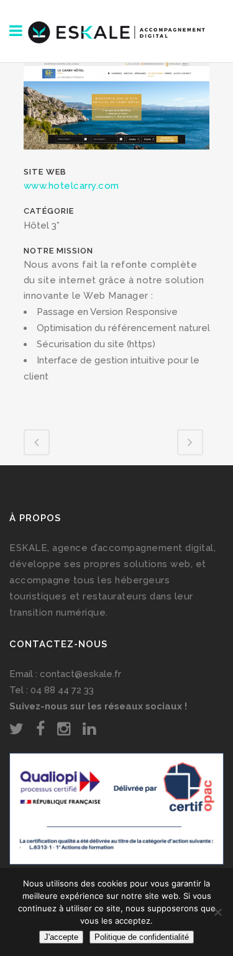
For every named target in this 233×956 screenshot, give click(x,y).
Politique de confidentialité (141, 937)
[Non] (217, 912)
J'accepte (61, 937)
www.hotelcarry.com (71, 185)
